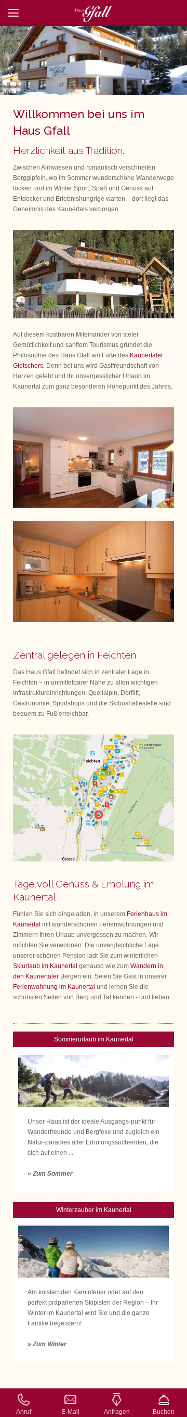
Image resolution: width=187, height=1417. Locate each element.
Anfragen (117, 1411)
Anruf (23, 1411)
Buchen (164, 1411)
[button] (93, 13)
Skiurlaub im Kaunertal (45, 966)
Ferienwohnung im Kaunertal (54, 986)
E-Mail (70, 1411)
